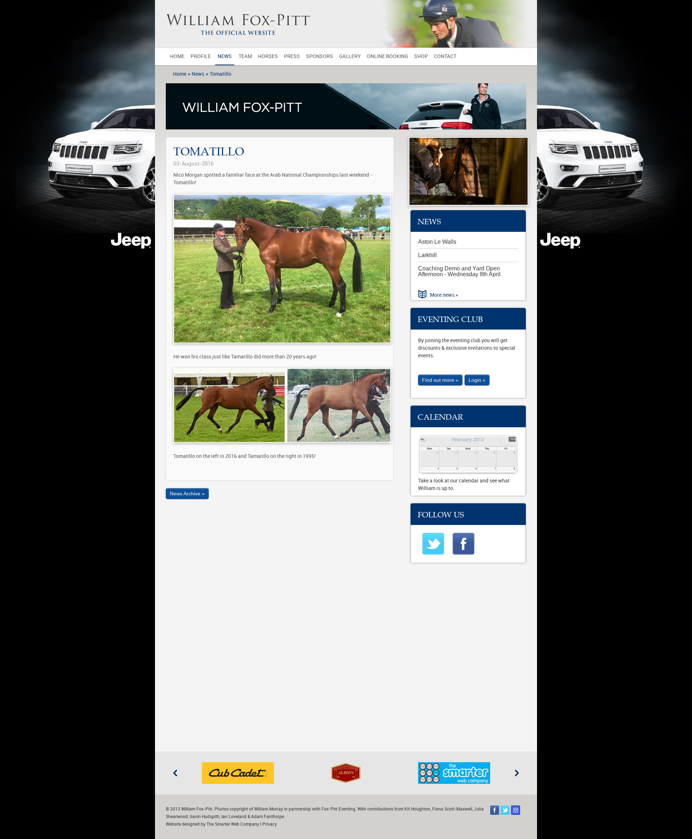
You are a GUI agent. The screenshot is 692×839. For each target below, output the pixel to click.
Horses (268, 56)
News (225, 56)
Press (292, 56)
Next (517, 773)
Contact (445, 56)
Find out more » (440, 380)
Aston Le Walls (437, 242)
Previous (175, 773)
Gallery (350, 56)
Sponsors (319, 56)
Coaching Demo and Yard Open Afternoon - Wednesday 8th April (459, 271)
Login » (477, 380)
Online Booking (387, 56)
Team (245, 56)
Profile (201, 56)
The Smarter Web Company (233, 824)
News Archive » (187, 493)
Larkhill (427, 255)
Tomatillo (220, 74)
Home (177, 56)
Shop (421, 56)
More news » (444, 295)
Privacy (269, 824)
